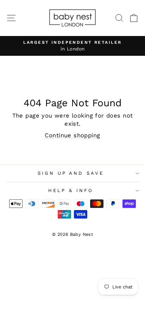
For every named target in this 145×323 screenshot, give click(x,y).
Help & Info (70, 190)
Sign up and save (71, 173)
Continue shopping (72, 135)
